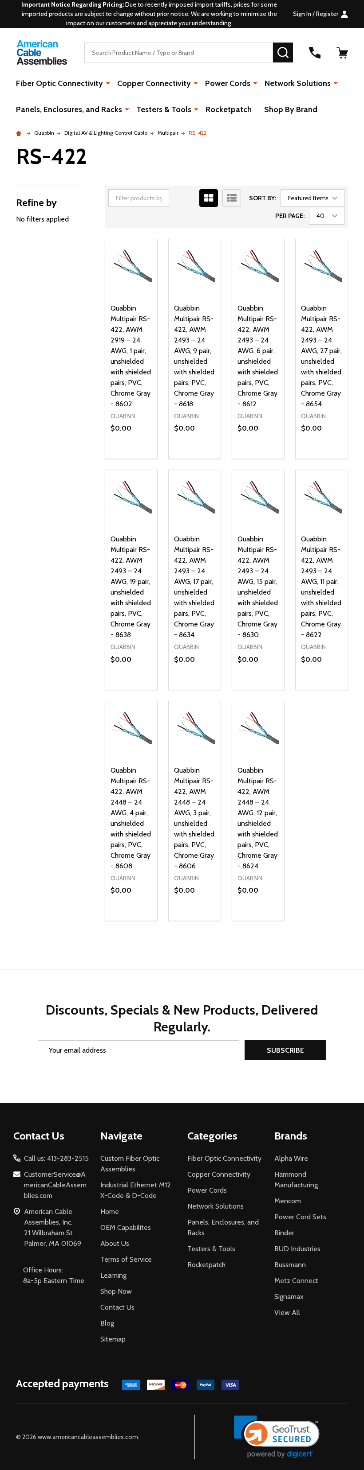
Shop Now (116, 1291)
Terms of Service (126, 1259)
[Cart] (342, 52)
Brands (290, 1135)
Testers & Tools (163, 109)
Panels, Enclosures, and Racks (69, 109)
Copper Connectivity (154, 83)
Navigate (121, 1135)
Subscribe (285, 1050)
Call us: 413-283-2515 (56, 1158)
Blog (107, 1323)
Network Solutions (298, 83)
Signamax (289, 1296)
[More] (108, 82)
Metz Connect (296, 1280)
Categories (212, 1135)
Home (109, 1211)
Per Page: (290, 216)
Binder (284, 1233)
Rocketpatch (229, 109)
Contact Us (117, 1307)
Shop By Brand (290, 109)
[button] (276, 1437)
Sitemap (113, 1339)
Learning (113, 1275)
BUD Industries (297, 1248)
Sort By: (262, 198)
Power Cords (227, 83)
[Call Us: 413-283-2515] (314, 52)
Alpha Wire (291, 1158)
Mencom (287, 1201)
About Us (114, 1243)
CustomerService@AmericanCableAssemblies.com (55, 1185)
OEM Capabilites (125, 1227)
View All (287, 1312)
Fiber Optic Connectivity (59, 83)
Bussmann (290, 1264)
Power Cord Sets (300, 1217)
